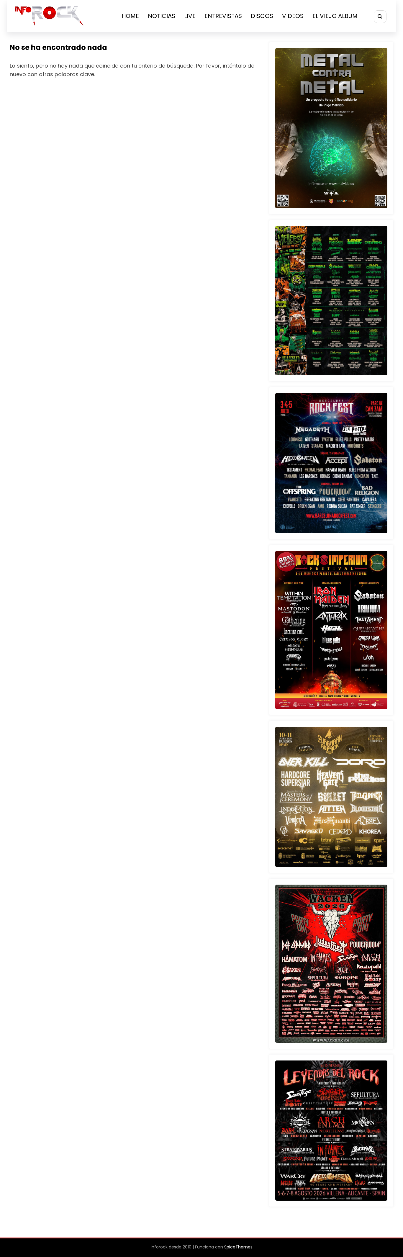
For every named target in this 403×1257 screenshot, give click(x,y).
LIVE (190, 16)
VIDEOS (293, 16)
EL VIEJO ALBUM (335, 16)
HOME (130, 16)
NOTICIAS (161, 16)
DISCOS (262, 16)
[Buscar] (380, 16)
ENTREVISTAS (223, 16)
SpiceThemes (238, 1247)
